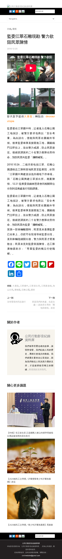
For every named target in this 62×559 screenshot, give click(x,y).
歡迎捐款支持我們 (37, 369)
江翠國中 (24, 286)
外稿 (9, 29)
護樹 (33, 290)
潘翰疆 (17, 290)
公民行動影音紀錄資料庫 (37, 338)
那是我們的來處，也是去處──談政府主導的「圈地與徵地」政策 (43, 305)
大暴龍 (28, 116)
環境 (14, 29)
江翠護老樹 (46, 286)
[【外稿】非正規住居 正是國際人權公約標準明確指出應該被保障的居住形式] (31, 410)
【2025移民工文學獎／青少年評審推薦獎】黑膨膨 (30, 524)
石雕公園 (25, 290)
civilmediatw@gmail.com (31, 555)
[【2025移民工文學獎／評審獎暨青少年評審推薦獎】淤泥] (31, 456)
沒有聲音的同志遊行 (16, 302)
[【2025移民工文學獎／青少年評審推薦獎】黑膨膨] (31, 502)
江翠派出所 (34, 286)
